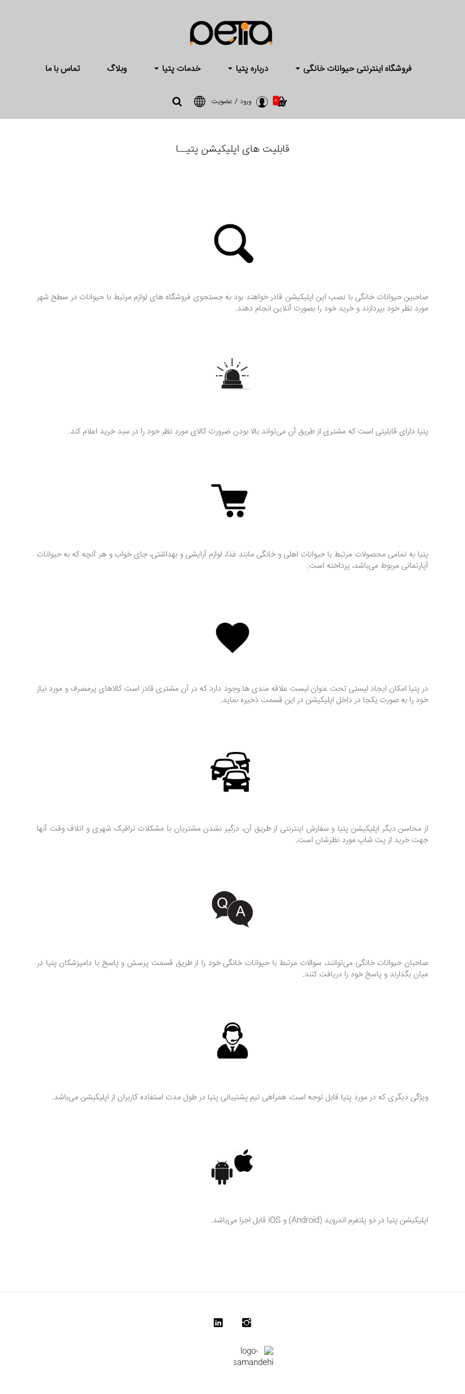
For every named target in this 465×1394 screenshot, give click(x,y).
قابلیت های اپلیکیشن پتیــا (232, 150)
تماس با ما (62, 68)
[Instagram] (246, 1325)
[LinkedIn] (218, 1325)
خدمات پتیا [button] (180, 68)
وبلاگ (117, 68)
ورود (245, 101)
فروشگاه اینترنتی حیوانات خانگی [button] (356, 68)
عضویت (222, 101)
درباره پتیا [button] (251, 68)
